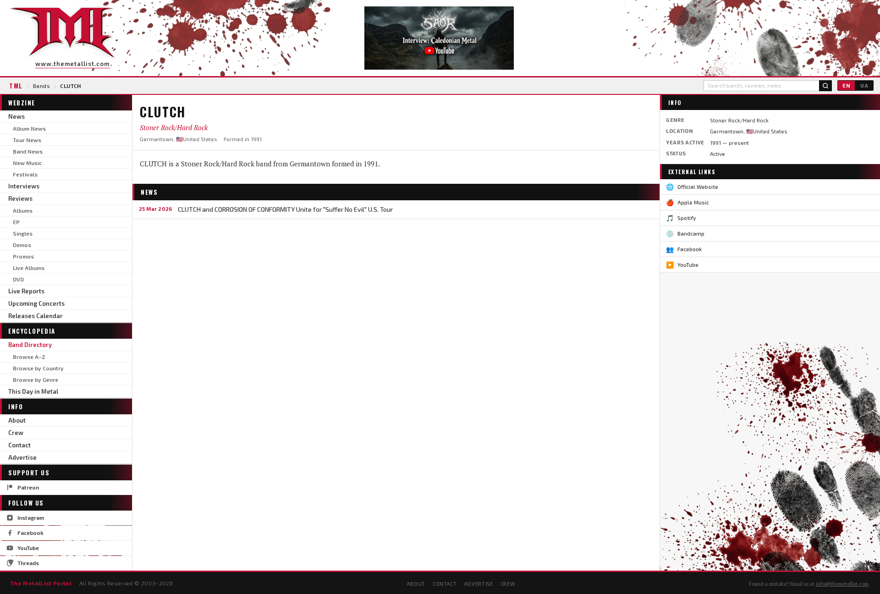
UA (864, 85)
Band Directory (30, 344)
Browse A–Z (29, 356)
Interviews (23, 186)
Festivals (25, 174)
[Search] (825, 85)
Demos (22, 245)
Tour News (27, 140)
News (16, 116)
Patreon (28, 487)
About (17, 420)
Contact (19, 445)
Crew (15, 432)
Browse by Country (38, 368)
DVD (18, 279)
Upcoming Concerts (36, 303)
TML (16, 85)
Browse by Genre (35, 379)
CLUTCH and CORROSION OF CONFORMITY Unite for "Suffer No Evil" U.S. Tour (285, 209)
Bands (41, 85)
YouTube (28, 547)
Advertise (22, 457)
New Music (27, 163)
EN (846, 85)
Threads (28, 563)
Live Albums (28, 267)
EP (16, 222)
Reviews (20, 198)
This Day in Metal (33, 391)
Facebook (30, 532)
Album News (29, 128)
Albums (23, 210)
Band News (28, 151)
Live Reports (26, 291)
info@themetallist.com (842, 584)
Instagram (30, 517)
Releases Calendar (35, 315)
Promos (23, 256)
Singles (23, 233)
